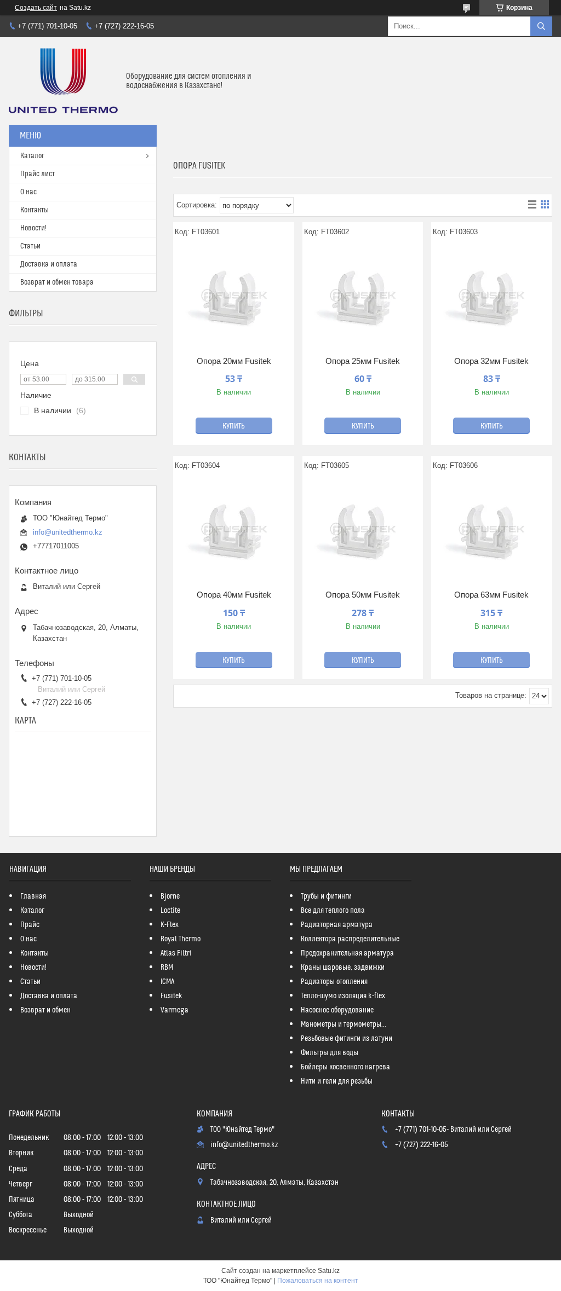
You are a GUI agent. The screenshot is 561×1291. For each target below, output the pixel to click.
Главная (33, 896)
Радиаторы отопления (334, 981)
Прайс (29, 925)
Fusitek (171, 996)
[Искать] (541, 26)
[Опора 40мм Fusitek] (234, 529)
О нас (28, 192)
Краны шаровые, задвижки (343, 967)
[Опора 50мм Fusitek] (363, 529)
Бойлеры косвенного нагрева (345, 1067)
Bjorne (170, 896)
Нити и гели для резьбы (337, 1081)
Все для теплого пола (333, 910)
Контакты (34, 210)
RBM (167, 967)
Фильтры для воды (329, 1053)
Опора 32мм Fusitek (491, 361)
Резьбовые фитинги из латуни (346, 1038)
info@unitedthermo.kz (67, 532)
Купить (233, 426)
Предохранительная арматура (347, 953)
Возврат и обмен (45, 1010)
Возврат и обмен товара (57, 282)
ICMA (167, 981)
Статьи (30, 246)
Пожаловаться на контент (317, 1280)
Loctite (170, 910)
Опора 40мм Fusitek (234, 594)
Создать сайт (36, 7)
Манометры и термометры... (343, 1024)
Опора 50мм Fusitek (362, 594)
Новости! (33, 228)
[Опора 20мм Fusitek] (234, 295)
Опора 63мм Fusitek (491, 594)
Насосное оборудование (337, 1010)
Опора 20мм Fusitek (234, 361)
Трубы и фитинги (326, 896)
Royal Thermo (181, 939)
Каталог (32, 156)
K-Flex (170, 925)
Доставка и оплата (48, 264)
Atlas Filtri (176, 953)
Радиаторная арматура (337, 925)
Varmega (174, 1010)
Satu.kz (329, 1271)
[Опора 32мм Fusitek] (492, 295)
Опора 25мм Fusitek (362, 361)
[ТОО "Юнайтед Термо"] (63, 81)
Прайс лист (37, 174)
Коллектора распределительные (350, 939)
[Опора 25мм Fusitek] (363, 295)
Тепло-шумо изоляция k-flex (343, 996)
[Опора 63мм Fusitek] (492, 529)
